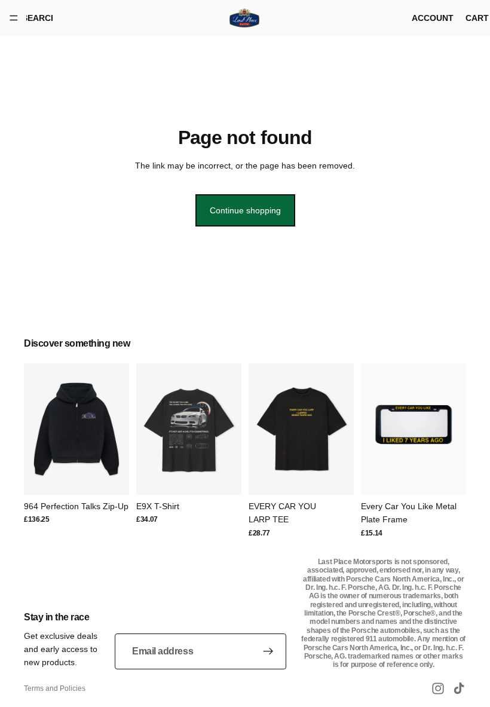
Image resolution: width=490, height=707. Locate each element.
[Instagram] (438, 688)
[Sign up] (268, 651)
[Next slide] (116, 429)
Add (457, 476)
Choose (120, 476)
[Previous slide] (37, 429)
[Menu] (13, 18)
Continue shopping (245, 210)
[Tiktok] (459, 688)
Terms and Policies (54, 688)
